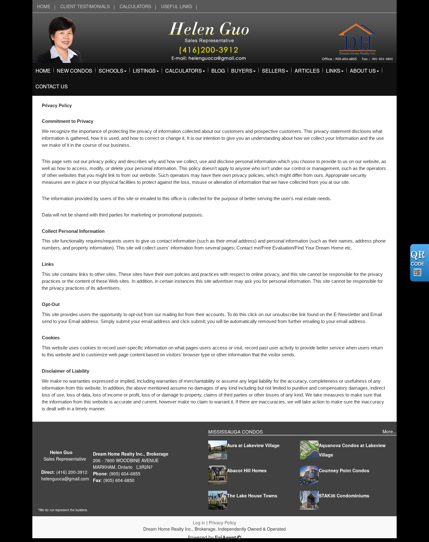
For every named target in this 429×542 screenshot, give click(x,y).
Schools (111, 70)
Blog (218, 70)
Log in (199, 522)
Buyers (242, 70)
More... (390, 431)
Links (333, 70)
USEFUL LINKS (176, 6)
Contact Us (51, 86)
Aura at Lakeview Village (253, 445)
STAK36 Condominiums (344, 495)
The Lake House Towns (252, 495)
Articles (307, 70)
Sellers (273, 70)
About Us (363, 70)
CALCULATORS (135, 6)
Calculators (183, 70)
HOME (43, 6)
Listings (144, 70)
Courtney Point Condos (344, 470)
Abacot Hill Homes (247, 470)
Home (43, 70)
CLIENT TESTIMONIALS (85, 6)
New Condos (74, 70)
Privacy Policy (222, 522)
